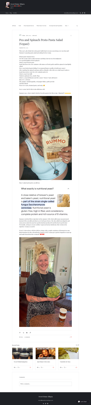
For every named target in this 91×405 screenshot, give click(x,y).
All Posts (14, 25)
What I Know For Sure (41, 25)
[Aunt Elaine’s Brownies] (45, 353)
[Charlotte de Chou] (68, 353)
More (66, 25)
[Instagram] (84, 13)
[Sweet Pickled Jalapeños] (22, 353)
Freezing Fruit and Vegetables (55, 25)
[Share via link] (30, 332)
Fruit (20, 25)
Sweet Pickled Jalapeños (20, 362)
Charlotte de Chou (65, 362)
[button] (77, 25)
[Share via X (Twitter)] (23, 332)
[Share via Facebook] (20, 332)
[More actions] (71, 35)
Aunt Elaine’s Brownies (43, 362)
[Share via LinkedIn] (27, 332)
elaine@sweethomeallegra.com (71, 13)
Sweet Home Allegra (17, 4)
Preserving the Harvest (29, 25)
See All (77, 345)
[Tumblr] (80, 13)
